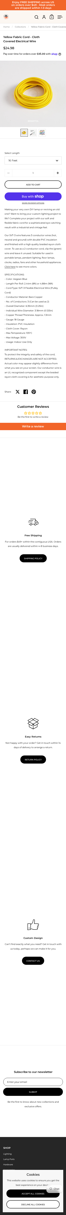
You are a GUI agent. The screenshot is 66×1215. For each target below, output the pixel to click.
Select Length (12, 153)
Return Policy (33, 759)
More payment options (33, 203)
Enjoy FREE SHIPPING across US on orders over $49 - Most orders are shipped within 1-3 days (33, 5)
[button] (58, 173)
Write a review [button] (33, 426)
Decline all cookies (33, 1204)
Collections (20, 27)
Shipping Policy (33, 558)
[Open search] (36, 17)
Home (6, 27)
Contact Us (33, 961)
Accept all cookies (33, 1193)
